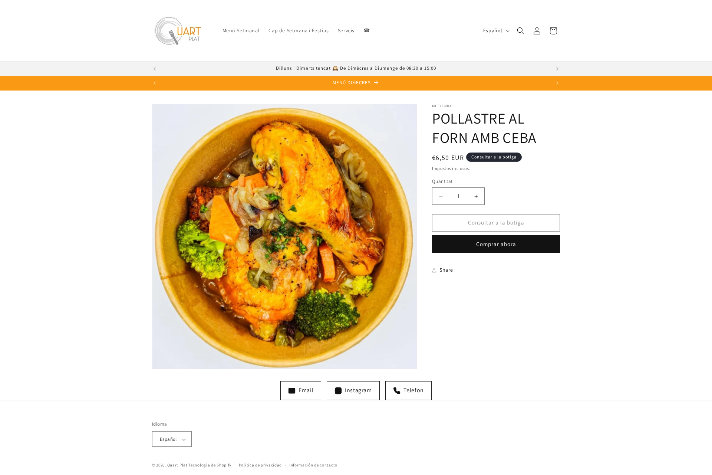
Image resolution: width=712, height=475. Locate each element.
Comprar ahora (496, 244)
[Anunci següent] (557, 69)
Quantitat (442, 181)
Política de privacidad (260, 465)
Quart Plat (177, 465)
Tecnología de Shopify (209, 465)
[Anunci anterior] (154, 69)
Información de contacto (313, 465)
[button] (520, 31)
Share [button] (446, 270)
